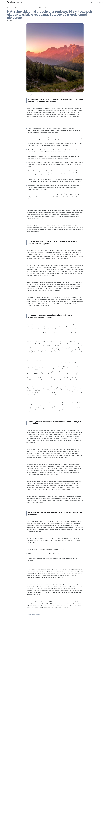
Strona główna (99, 2)
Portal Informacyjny (14, 2)
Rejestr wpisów (90, 2)
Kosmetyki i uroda (30, 95)
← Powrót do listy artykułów (33, 614)
